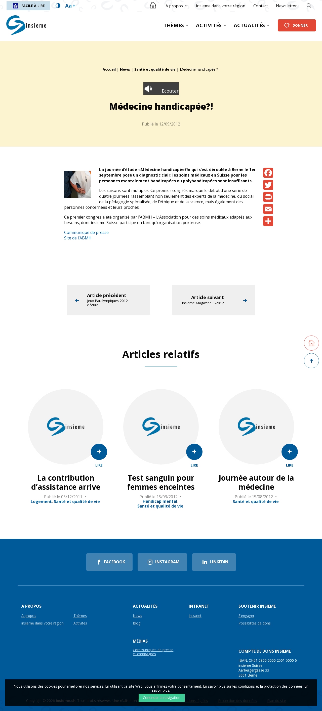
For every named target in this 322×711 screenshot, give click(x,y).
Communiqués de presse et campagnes (153, 652)
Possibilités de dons (254, 623)
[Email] (268, 209)
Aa (70, 5)
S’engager (246, 616)
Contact (260, 6)
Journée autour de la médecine (256, 482)
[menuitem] (177, 6)
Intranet (195, 616)
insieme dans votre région (220, 6)
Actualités (249, 25)
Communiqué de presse (86, 232)
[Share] (268, 221)
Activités (209, 25)
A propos (174, 6)
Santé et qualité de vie (155, 69)
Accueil (109, 69)
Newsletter (286, 6)
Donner (300, 25)
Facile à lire (33, 5)
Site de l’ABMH (78, 238)
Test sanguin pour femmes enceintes (161, 482)
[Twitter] (268, 185)
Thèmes (174, 25)
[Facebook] (268, 173)
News (125, 69)
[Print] (268, 197)
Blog (136, 623)
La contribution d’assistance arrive (65, 482)
